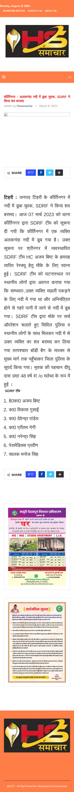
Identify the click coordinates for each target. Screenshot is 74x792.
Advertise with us (14, 11)
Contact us (35, 11)
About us (50, 11)
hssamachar (25, 105)
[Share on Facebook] (41, 172)
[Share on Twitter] (49, 172)
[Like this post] (32, 172)
